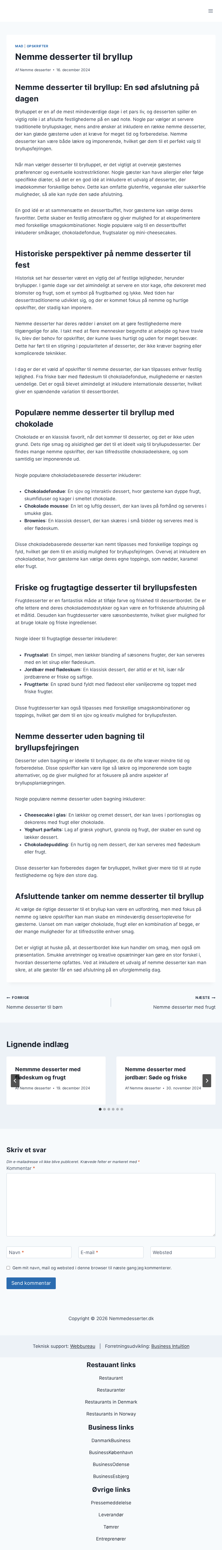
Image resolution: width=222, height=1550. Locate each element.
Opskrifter (37, 46)
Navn (16, 1252)
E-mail (89, 1252)
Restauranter (111, 1390)
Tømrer (111, 1527)
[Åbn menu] (210, 11)
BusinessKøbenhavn (111, 1452)
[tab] (100, 1109)
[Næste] (207, 1080)
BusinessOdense (111, 1464)
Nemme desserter (35, 70)
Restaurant (111, 1378)
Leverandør (111, 1514)
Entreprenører (111, 1539)
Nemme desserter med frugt (184, 1002)
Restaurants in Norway (111, 1414)
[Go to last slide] (15, 1080)
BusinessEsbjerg (111, 1476)
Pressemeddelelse (111, 1502)
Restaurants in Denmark (111, 1402)
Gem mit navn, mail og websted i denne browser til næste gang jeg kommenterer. (92, 1267)
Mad (19, 46)
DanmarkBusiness (111, 1440)
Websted (162, 1252)
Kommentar (20, 1168)
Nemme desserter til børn (34, 1002)
